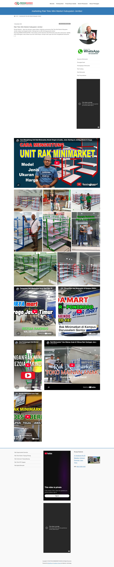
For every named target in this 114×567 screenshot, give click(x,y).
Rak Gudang (80, 69)
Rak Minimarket (81, 72)
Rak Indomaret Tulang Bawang (22, 459)
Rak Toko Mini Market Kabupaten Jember (28, 27)
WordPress (50, 563)
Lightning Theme (57, 563)
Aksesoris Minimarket (65, 23)
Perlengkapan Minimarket (83, 65)
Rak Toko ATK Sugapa (20, 462)
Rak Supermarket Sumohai (21, 452)
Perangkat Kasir (81, 62)
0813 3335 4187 (81, 466)
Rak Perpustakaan (81, 75)
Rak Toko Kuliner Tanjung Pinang (23, 455)
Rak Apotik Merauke (19, 465)
